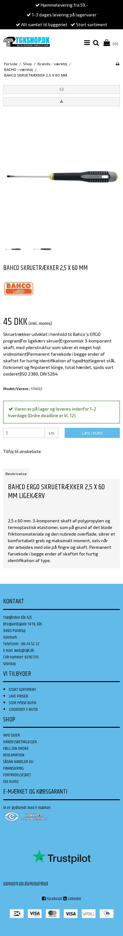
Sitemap (9, 663)
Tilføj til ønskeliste (22, 451)
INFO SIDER (11, 735)
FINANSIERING (13, 768)
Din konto (11, 781)
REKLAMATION (13, 755)
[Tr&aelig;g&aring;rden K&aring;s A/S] (26, 42)
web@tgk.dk (24, 650)
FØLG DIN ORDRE (16, 748)
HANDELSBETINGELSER (20, 741)
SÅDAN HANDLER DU (18, 761)
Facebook (54, 898)
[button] (61, 89)
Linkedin (74, 898)
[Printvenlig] (117, 63)
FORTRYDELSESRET (17, 775)
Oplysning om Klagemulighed (25, 883)
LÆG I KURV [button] (92, 433)
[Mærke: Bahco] (19, 289)
